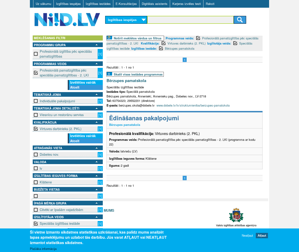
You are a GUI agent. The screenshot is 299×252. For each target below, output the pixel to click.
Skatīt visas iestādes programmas (138, 74)
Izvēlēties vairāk (83, 82)
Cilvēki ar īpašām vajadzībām (61, 209)
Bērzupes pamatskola (179, 48)
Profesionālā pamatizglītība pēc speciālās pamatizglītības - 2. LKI (64, 72)
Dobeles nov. (49, 154)
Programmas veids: (180, 38)
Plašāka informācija (43, 249)
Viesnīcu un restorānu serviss (62, 114)
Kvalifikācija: (150, 43)
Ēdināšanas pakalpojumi (144, 118)
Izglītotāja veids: (219, 43)
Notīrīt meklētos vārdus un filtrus (137, 38)
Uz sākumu (43, 3)
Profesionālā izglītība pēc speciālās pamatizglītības (66, 54)
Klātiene (46, 182)
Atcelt (74, 87)
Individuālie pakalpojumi (57, 101)
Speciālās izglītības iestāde (60, 223)
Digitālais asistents (154, 3)
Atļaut (262, 235)
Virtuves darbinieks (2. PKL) (61, 128)
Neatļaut (247, 235)
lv (41, 168)
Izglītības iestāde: (144, 48)
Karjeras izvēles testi (186, 3)
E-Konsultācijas (126, 3)
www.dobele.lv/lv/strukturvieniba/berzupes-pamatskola (193, 105)
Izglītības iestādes (98, 3)
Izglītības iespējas (68, 3)
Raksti (210, 3)
